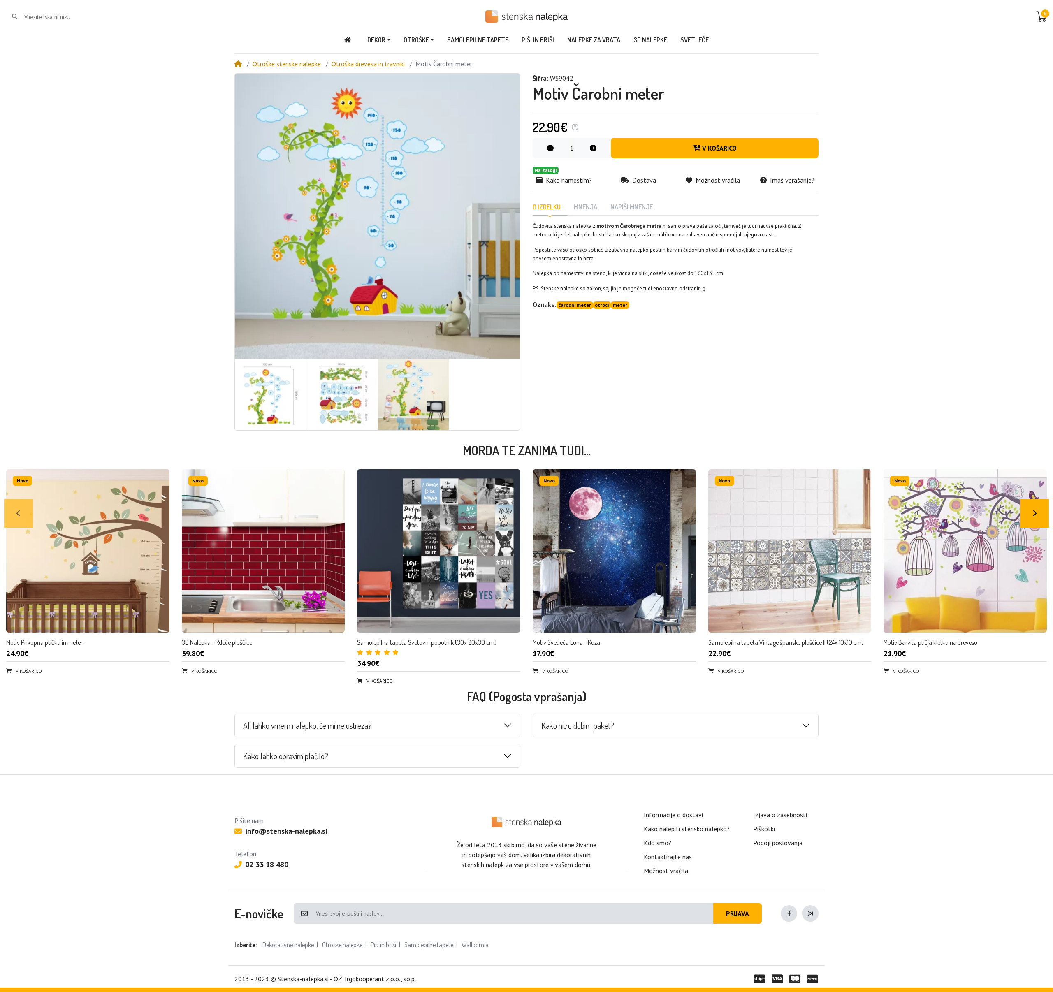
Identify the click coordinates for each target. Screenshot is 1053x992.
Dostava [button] (644, 180)
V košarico (719, 148)
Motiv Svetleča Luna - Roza (566, 642)
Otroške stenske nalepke (287, 64)
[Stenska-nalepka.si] (526, 821)
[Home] (238, 64)
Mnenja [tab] (585, 207)
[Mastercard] (795, 979)
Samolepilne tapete (428, 945)
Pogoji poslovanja (778, 843)
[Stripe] (757, 979)
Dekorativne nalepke (288, 945)
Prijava (737, 913)
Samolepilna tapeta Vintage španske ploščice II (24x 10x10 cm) (786, 642)
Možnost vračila (666, 871)
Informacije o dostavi (673, 815)
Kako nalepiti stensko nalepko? (687, 829)
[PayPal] (814, 979)
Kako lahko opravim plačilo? (285, 756)
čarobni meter (575, 305)
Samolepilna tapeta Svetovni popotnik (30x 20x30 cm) (426, 642)
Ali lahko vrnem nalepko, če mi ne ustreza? (307, 725)
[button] (1041, 16)
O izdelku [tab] (547, 207)
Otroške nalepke (342, 945)
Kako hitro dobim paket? (577, 725)
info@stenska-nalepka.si (286, 831)
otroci (602, 305)
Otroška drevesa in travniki (368, 64)
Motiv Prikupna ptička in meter (44, 642)
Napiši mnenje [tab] (631, 207)
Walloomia (475, 945)
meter (620, 305)
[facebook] (789, 913)
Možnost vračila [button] (718, 180)
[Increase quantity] (593, 148)
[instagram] (810, 913)
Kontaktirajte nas (668, 857)
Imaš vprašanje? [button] (792, 180)
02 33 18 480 (266, 864)
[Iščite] (14, 16)
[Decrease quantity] (550, 148)
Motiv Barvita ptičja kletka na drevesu (930, 642)
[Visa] (777, 979)
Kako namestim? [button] (569, 180)
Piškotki (764, 829)
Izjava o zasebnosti (780, 815)
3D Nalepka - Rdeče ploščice (217, 642)
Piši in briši (383, 945)
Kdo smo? (657, 843)
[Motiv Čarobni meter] (377, 216)
